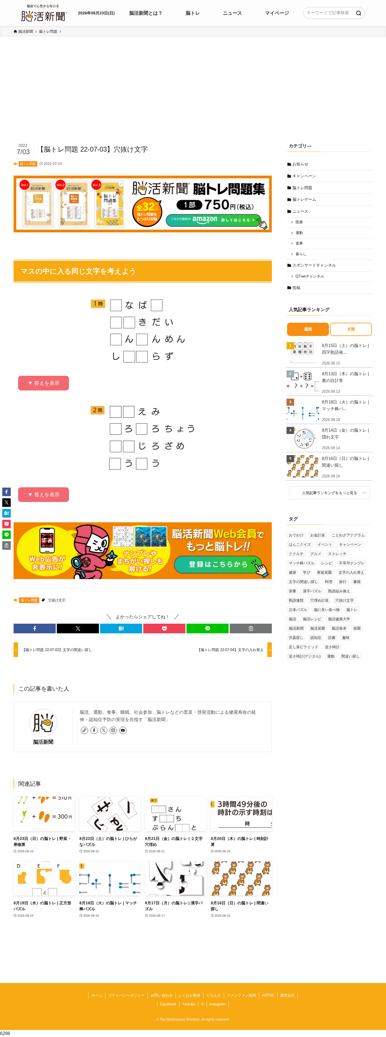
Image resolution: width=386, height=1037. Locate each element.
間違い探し (350, 656)
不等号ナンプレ (352, 563)
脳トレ (351, 610)
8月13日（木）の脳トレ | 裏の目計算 (345, 377)
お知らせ (300, 164)
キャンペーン (304, 176)
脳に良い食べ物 (327, 610)
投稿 (296, 287)
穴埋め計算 (319, 600)
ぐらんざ (213, 995)
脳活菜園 (317, 628)
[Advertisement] (193, 97)
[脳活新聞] (44, 12)
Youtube (188, 1004)
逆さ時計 (332, 647)
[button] (35, 628)
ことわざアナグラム (348, 535)
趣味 (346, 638)
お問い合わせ (162, 995)
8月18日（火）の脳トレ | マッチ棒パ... (345, 405)
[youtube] (123, 730)
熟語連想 (296, 600)
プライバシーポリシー (126, 995)
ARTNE (268, 995)
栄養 (292, 591)
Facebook (168, 1004)
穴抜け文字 (56, 600)
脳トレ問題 (28, 163)
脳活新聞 (43, 742)
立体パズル (298, 610)
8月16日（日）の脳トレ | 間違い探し (345, 462)
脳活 (292, 619)
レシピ (326, 563)
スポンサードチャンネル (314, 265)
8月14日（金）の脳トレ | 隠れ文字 (345, 433)
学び (306, 572)
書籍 (357, 582)
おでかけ (296, 535)
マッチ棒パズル (302, 563)
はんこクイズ (300, 544)
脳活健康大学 (339, 619)
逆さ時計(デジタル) (304, 656)
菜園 (357, 628)
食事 (299, 243)
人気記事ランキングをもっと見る (331, 493)
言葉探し (296, 638)
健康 (292, 572)
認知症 (315, 638)
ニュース (300, 211)
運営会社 (287, 995)
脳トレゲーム (304, 199)
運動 (299, 233)
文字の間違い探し (303, 582)
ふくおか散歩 (189, 995)
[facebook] (94, 730)
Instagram (217, 1004)
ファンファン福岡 (241, 995)
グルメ (315, 554)
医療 (299, 222)
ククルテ (296, 554)
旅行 (342, 582)
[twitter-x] (103, 730)
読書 (331, 638)
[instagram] (113, 730)
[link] (84, 730)
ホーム (96, 995)
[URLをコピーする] (251, 628)
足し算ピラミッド (303, 647)
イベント (325, 544)
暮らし (301, 254)
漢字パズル (312, 591)
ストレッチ (337, 554)
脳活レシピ (312, 619)
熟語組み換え (339, 591)
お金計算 (317, 535)
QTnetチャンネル (310, 276)
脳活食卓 (339, 628)
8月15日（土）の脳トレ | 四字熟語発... (345, 349)
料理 (328, 582)
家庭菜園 (324, 572)
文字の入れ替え (351, 572)
